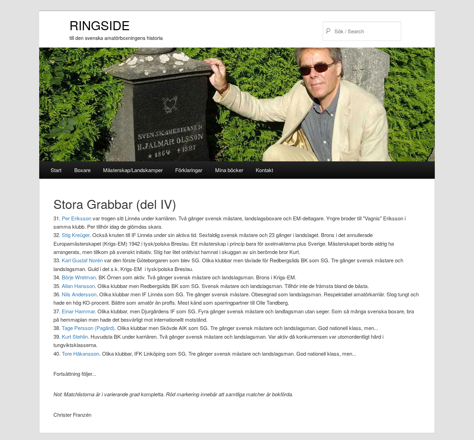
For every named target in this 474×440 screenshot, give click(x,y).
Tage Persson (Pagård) (88, 327)
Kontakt (264, 170)
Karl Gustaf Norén (82, 260)
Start (56, 170)
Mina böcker (229, 170)
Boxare (82, 170)
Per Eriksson (76, 218)
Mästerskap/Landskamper (133, 170)
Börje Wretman (79, 277)
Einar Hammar (78, 311)
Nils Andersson (79, 294)
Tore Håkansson (80, 353)
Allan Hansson (78, 285)
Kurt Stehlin (75, 336)
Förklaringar (188, 170)
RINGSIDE (99, 25)
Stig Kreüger (76, 234)
